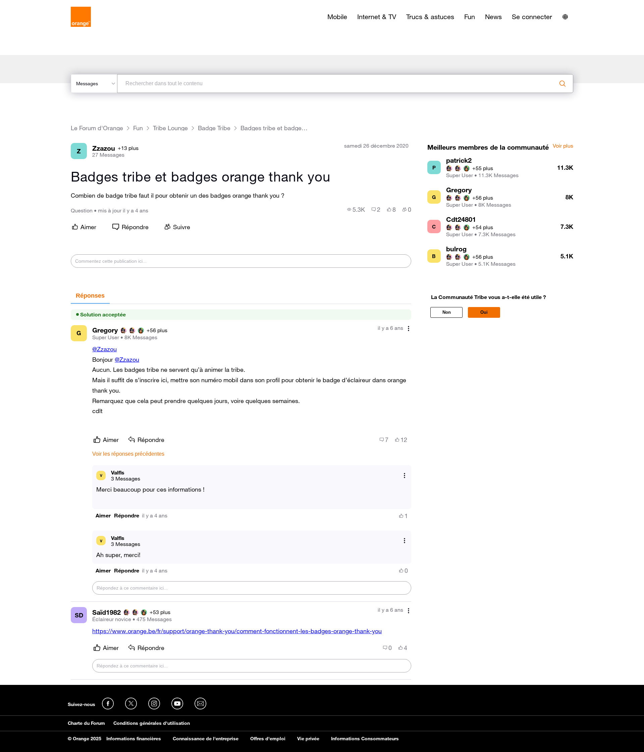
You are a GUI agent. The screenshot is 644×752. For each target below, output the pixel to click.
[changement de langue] (565, 16)
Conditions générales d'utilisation (151, 723)
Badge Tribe (214, 128)
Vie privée (308, 739)
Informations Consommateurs (365, 739)
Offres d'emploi (267, 739)
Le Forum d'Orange (97, 128)
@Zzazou (104, 349)
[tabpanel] (241, 492)
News (493, 17)
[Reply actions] (404, 475)
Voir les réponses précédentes (128, 454)
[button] (103, 515)
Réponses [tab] (90, 295)
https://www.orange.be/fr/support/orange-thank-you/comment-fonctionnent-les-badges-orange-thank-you (237, 631)
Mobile (337, 17)
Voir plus (563, 146)
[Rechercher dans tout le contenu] (562, 83)
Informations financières (133, 739)
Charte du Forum (86, 723)
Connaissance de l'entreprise (205, 739)
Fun (469, 17)
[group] (356, 209)
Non (446, 312)
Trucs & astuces (430, 17)
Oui (484, 312)
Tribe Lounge (170, 128)
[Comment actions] (408, 328)
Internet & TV (376, 17)
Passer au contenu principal (35, 5)
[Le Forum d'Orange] (81, 17)
